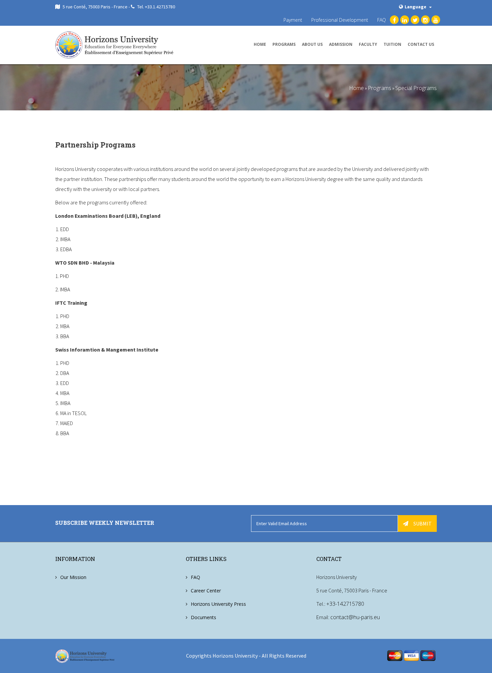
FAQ (381, 20)
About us (312, 44)
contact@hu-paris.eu (355, 617)
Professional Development (339, 20)
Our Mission (73, 577)
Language (416, 7)
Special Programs (416, 88)
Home (260, 44)
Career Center (206, 590)
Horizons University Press (218, 604)
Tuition (392, 44)
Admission (340, 44)
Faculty (368, 44)
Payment (292, 20)
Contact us (421, 44)
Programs (284, 44)
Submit (422, 523)
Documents (203, 617)
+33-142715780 (345, 603)
